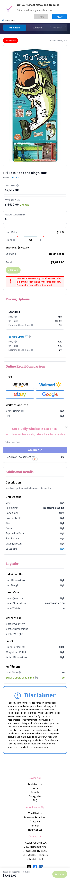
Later (41, 17)
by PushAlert (10, 20)
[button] (35, 428)
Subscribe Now (35, 449)
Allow (60, 17)
